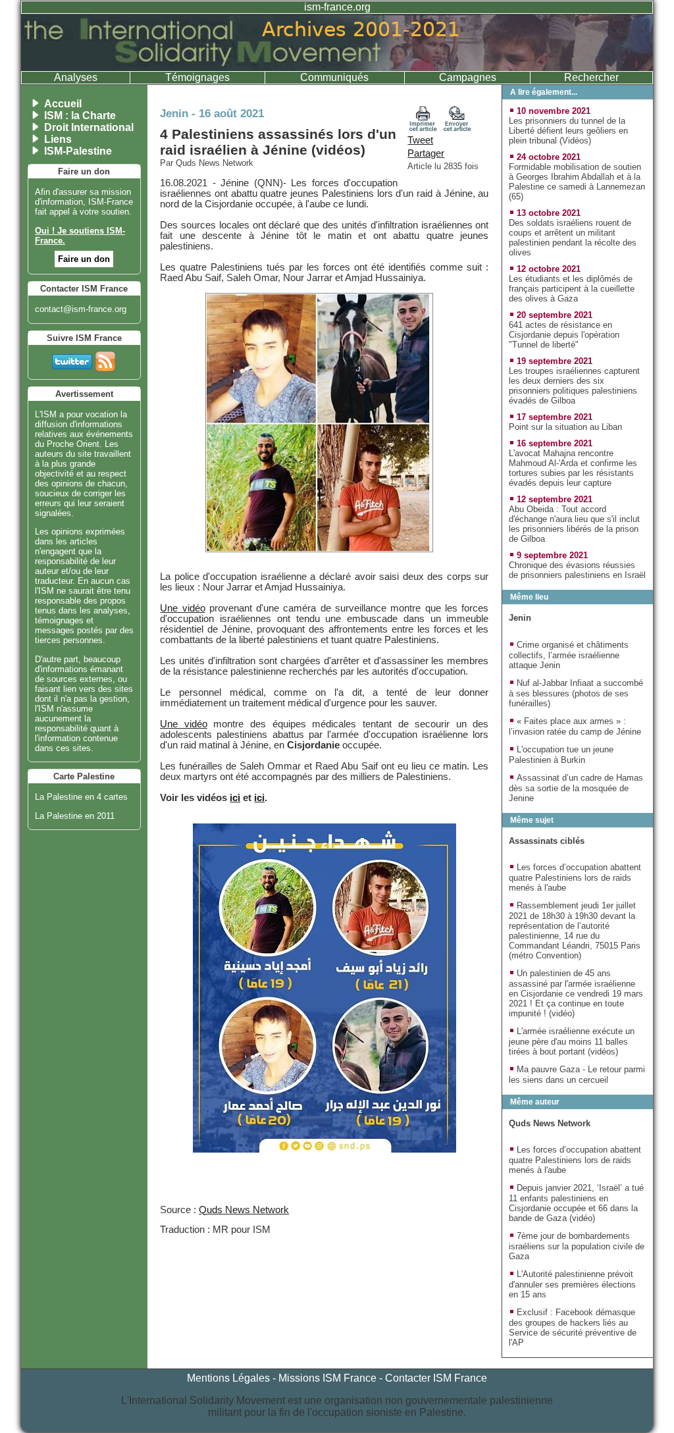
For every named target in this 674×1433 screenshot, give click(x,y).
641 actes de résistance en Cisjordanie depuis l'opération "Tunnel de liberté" (564, 335)
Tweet (420, 140)
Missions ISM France (327, 1378)
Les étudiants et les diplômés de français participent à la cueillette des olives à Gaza (572, 288)
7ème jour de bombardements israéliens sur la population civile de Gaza (576, 1246)
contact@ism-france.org (80, 309)
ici (235, 798)
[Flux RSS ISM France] (105, 359)
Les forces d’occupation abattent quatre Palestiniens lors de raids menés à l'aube (575, 877)
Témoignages (197, 77)
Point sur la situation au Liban (565, 427)
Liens (58, 139)
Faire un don (84, 259)
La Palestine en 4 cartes (81, 797)
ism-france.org (337, 7)
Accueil (63, 103)
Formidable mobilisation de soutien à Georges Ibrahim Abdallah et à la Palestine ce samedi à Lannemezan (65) (577, 181)
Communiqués (334, 77)
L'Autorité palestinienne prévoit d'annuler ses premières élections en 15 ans (572, 1284)
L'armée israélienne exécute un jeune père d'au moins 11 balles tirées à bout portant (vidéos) (572, 1041)
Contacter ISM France (436, 1378)
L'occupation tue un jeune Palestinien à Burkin (561, 754)
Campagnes (467, 77)
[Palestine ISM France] (337, 67)
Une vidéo (182, 608)
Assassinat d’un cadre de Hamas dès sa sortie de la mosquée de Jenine (576, 788)
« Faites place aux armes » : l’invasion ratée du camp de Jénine (575, 726)
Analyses (75, 77)
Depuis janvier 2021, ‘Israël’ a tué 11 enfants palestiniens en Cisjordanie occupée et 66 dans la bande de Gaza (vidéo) (576, 1203)
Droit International (89, 127)
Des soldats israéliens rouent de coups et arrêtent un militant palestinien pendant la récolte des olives (572, 237)
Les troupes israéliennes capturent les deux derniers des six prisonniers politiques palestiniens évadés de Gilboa (574, 385)
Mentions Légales (228, 1378)
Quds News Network (244, 1210)
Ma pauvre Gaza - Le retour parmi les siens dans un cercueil (577, 1074)
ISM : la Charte (80, 115)
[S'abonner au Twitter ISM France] (72, 359)
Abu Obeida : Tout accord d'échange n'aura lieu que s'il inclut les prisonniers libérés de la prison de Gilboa (574, 524)
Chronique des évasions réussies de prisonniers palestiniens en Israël (577, 570)
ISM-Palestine (78, 151)
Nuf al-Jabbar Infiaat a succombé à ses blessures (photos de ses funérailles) (576, 693)
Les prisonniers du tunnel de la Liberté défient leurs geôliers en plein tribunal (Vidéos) (568, 130)
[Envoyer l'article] (457, 128)
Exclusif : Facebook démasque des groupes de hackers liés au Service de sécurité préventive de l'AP (572, 1327)
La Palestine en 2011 (75, 816)
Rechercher (591, 77)
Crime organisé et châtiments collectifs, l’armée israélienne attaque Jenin (569, 655)
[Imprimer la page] (423, 128)
